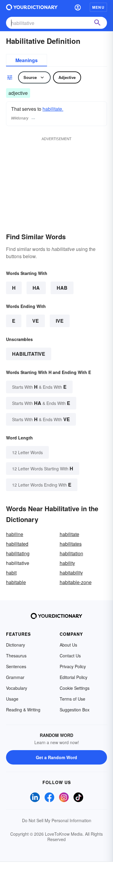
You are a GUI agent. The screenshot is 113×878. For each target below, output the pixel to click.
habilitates (71, 543)
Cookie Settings (74, 688)
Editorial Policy (73, 677)
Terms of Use (72, 699)
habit (11, 572)
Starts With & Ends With (39, 386)
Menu (98, 7)
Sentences (16, 666)
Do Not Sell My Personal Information (56, 820)
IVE (60, 320)
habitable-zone (76, 582)
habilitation (71, 553)
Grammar (15, 677)
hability (67, 563)
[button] (77, 7)
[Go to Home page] (32, 7)
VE (35, 320)
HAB (62, 287)
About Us (68, 645)
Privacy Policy (73, 666)
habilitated (17, 543)
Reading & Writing (23, 710)
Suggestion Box (74, 710)
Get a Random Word (56, 757)
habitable (16, 582)
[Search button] (97, 22)
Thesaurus (16, 656)
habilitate (69, 534)
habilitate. (52, 108)
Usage (12, 699)
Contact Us (70, 656)
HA (36, 287)
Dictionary (15, 645)
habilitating (18, 553)
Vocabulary (16, 688)
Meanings (26, 60)
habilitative (28, 353)
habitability (71, 572)
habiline (14, 534)
